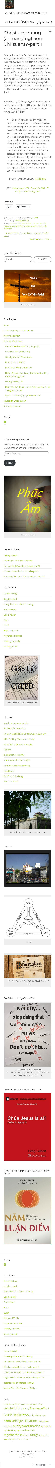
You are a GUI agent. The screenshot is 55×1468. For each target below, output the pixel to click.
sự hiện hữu (19, 1430)
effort (45, 1408)
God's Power (10, 614)
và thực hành (43, 1435)
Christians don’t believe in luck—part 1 (21, 571)
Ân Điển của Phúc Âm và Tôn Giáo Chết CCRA (25, 733)
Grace (6, 620)
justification (28, 1421)
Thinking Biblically (22, 220)
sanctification (31, 1426)
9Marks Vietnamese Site (15, 728)
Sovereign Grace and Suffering (18, 560)
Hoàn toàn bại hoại (37, 1415)
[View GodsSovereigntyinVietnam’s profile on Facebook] (5, 422)
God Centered (10, 609)
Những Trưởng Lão (14, 381)
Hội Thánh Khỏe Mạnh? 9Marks (18, 744)
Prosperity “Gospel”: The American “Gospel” (24, 576)
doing (27, 1409)
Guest (6, 625)
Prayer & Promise (12, 335)
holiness (21, 1414)
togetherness (13, 1435)
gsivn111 (34, 218)
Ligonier (7, 749)
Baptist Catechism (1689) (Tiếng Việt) (22, 346)
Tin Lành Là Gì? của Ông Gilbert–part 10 (22, 566)
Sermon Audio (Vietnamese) (17, 765)
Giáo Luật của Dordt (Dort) (17, 351)
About (6, 325)
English (42, 178)
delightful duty (14, 1408)
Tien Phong (9, 770)
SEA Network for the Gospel (17, 760)
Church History (10, 593)
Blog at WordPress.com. (27, 1457)
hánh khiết (11, 1421)
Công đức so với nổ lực (34, 1404)
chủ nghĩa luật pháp (17, 1404)
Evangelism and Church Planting (18, 604)
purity (17, 1426)
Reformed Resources (13, 341)
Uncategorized (10, 646)
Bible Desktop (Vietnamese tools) (19, 739)
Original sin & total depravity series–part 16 (24, 1377)
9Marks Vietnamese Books (16, 723)
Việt (36, 178)
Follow (9, 462)
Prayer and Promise (13, 635)
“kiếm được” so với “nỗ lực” (17, 1439)
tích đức (26, 1435)
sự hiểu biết (8, 1430)
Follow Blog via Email (16, 439)
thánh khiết (29, 1430)
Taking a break (10, 555)
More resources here (15, 362)
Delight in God (10, 598)
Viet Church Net (11, 781)
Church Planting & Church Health (18, 330)
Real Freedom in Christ (39, 239)
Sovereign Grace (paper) (15, 400)
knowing (41, 1421)
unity (34, 1435)
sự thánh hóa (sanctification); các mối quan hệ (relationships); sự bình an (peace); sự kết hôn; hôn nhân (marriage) (25, 226)
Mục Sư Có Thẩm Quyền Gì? (18, 367)
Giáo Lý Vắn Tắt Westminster (18, 357)
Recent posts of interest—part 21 (19, 1382)
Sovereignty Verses (12, 406)
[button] (20, 876)
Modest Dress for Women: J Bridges (21, 1388)
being (6, 1404)
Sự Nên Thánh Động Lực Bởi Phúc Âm (22, 395)
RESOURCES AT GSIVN (14, 755)
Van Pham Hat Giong (13, 776)
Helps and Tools (11, 630)
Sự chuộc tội (46, 1426)
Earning (35, 1408)
